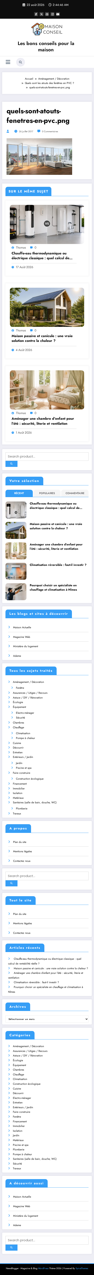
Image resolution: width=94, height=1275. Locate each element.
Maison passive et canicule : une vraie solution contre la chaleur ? (42, 338)
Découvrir (18, 748)
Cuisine (17, 743)
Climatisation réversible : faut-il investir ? (58, 565)
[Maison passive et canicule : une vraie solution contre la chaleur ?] (47, 307)
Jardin (19, 763)
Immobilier (19, 788)
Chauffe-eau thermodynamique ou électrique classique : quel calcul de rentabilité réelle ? (40, 256)
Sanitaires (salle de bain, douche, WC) (35, 802)
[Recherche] (20, 62)
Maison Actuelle (22, 627)
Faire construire (21, 773)
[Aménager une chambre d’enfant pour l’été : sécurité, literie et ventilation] (47, 390)
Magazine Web (21, 637)
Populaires (47, 493)
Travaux (17, 813)
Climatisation (23, 733)
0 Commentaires (50, 131)
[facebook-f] (36, 14)
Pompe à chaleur (25, 738)
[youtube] (58, 14)
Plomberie (21, 808)
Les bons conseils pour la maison (46, 46)
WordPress (43, 1268)
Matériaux (18, 798)
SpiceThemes (82, 1268)
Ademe (17, 656)
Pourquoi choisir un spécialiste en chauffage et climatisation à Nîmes (53, 587)
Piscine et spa (23, 768)
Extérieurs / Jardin (23, 757)
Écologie (18, 702)
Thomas (21, 247)
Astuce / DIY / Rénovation (28, 698)
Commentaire (75, 493)
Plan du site (19, 842)
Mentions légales (22, 851)
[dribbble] (47, 14)
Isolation (17, 793)
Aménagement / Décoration (28, 682)
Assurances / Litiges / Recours (30, 693)
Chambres (18, 723)
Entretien (18, 752)
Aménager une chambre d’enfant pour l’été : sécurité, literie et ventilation (43, 421)
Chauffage (18, 727)
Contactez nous (21, 861)
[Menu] (8, 62)
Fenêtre (20, 688)
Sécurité (20, 718)
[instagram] (52, 14)
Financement (20, 784)
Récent (19, 493)
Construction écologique (30, 779)
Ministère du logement (25, 646)
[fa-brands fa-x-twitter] (42, 14)
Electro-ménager (25, 713)
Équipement (19, 707)
